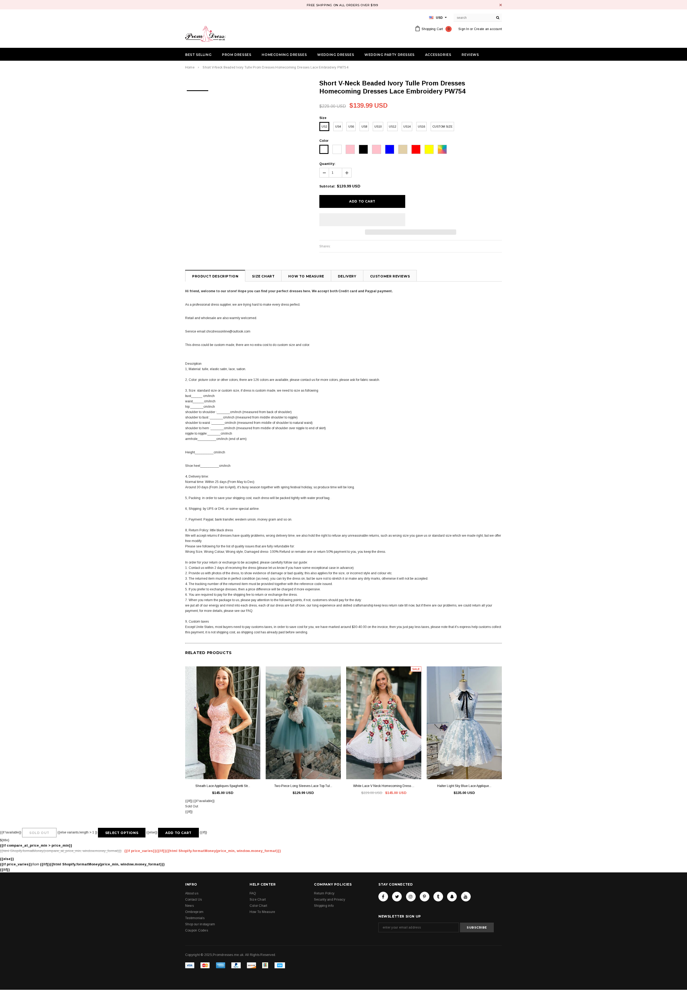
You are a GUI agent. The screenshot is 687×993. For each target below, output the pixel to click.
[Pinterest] (424, 896)
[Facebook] (383, 896)
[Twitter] (397, 896)
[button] (362, 219)
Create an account (488, 29)
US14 (407, 126)
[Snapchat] (452, 896)
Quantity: (327, 164)
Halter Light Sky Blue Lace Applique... (464, 786)
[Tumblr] (438, 896)
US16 (421, 126)
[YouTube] (466, 896)
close (500, 5)
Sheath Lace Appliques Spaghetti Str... (222, 786)
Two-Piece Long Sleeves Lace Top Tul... (303, 786)
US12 (392, 126)
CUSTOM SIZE (442, 126)
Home (190, 67)
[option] (197, 89)
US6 (351, 126)
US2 (324, 126)
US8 (364, 126)
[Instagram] (411, 896)
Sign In (463, 29)
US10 (378, 126)
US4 (338, 126)
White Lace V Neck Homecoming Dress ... (383, 786)
